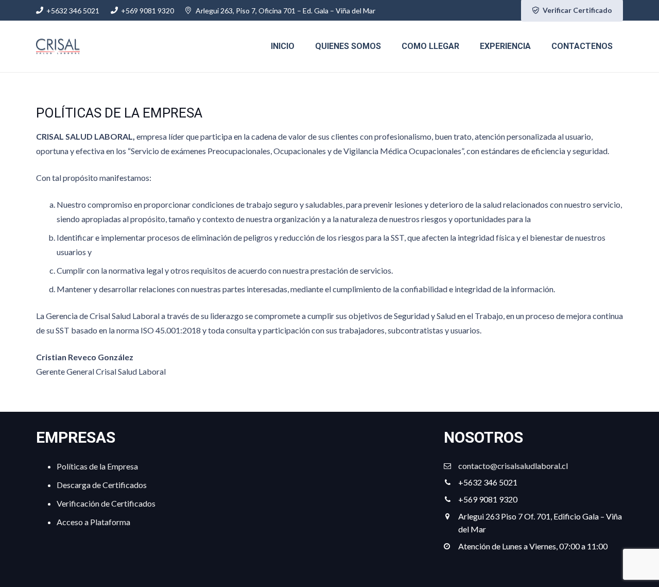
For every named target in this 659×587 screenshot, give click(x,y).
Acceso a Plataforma (93, 522)
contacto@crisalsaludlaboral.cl (513, 466)
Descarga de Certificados (102, 485)
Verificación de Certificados (106, 503)
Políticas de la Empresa (97, 466)
